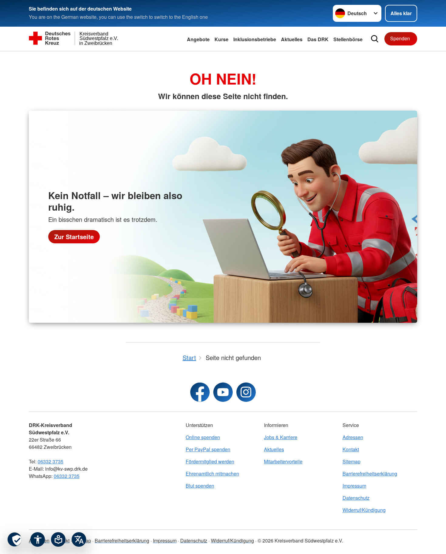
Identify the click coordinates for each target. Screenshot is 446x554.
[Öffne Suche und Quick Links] (375, 39)
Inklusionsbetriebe (254, 39)
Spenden (400, 38)
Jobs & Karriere (280, 437)
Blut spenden (200, 485)
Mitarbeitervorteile (283, 461)
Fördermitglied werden (210, 461)
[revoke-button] (14, 539)
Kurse (221, 39)
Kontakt (351, 449)
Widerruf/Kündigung (364, 509)
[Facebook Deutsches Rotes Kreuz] (200, 392)
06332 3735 (50, 461)
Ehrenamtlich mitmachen (212, 473)
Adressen (353, 437)
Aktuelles (274, 449)
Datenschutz (356, 497)
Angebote (198, 39)
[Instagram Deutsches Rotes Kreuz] (246, 392)
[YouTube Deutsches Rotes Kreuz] (223, 392)
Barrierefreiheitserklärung (370, 473)
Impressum (354, 485)
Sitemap (351, 461)
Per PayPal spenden (208, 449)
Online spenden (203, 437)
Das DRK (318, 39)
